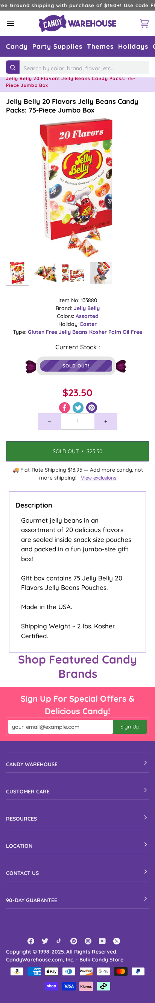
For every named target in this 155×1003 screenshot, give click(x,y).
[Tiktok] (59, 941)
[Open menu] (17, 23)
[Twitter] (45, 941)
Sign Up (129, 726)
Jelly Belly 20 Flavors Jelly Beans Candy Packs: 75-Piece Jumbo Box (72, 105)
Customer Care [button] (28, 791)
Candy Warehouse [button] (32, 764)
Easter (88, 324)
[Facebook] (30, 941)
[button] (17, 46)
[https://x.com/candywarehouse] (116, 941)
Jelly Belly (87, 308)
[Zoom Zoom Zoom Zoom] (77, 186)
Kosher (98, 332)
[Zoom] (20, 243)
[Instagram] (88, 941)
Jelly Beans (74, 332)
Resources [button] (21, 818)
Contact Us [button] (22, 873)
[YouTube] (102, 941)
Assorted (87, 316)
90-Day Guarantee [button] (31, 900)
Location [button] (19, 846)
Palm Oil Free (125, 332)
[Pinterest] (73, 941)
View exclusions (98, 478)
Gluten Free (43, 332)
